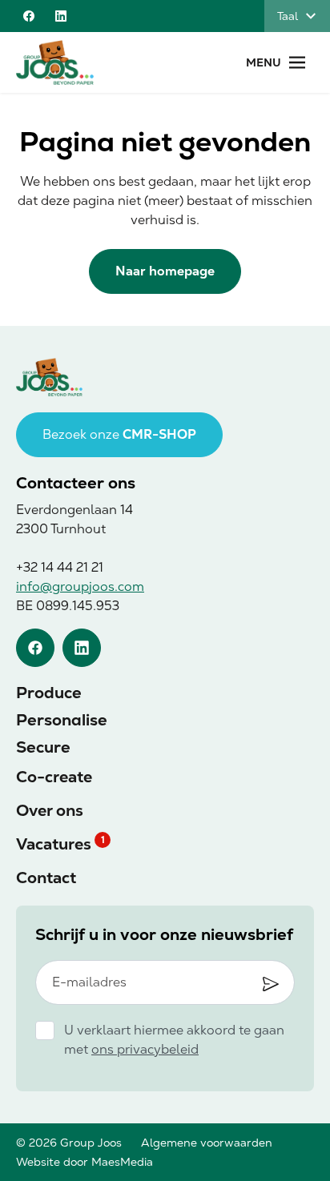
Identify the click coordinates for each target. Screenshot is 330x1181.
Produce (49, 692)
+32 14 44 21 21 (59, 567)
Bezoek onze (119, 434)
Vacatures (53, 844)
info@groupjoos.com (80, 586)
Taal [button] (287, 16)
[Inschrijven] (271, 984)
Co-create (54, 776)
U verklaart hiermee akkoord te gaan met (174, 1040)
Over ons (49, 810)
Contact (46, 877)
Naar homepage (165, 271)
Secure (43, 747)
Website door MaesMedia (84, 1162)
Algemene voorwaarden (206, 1142)
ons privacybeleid (145, 1049)
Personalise (61, 719)
